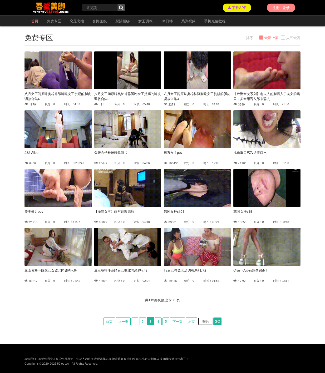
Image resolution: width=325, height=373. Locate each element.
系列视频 (188, 20)
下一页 (177, 321)
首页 (34, 20)
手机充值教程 (215, 20)
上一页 (123, 321)
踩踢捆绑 (122, 20)
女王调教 (145, 20)
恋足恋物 (77, 20)
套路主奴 (100, 20)
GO (217, 321)
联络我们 (30, 359)
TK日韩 (167, 20)
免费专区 (54, 20)
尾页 (191, 321)
